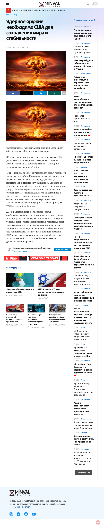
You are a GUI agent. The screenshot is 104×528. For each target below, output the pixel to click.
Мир (15, 15)
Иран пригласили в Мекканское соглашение (83, 146)
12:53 (77, 361)
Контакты (26, 507)
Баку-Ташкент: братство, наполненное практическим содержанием (81, 176)
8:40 (76, 27)
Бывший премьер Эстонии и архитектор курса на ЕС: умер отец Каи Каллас (82, 458)
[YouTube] (34, 514)
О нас (17, 507)
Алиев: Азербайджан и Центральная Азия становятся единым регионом (83, 102)
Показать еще (84, 472)
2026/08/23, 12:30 (36, 327)
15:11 (76, 233)
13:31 (77, 328)
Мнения (84, 305)
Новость (85, 449)
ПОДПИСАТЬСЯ (62, 250)
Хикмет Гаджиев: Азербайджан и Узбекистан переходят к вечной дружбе (84, 262)
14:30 (77, 272)
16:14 (77, 153)
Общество (86, 27)
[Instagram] (11, 514)
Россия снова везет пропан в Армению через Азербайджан (83, 425)
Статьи (84, 167)
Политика (85, 43)
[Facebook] (26, 514)
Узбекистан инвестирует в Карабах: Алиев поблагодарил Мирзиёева (81, 83)
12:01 (77, 399)
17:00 (77, 112)
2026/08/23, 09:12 (57, 325)
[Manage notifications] (98, 522)
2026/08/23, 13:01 (15, 325)
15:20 (77, 214)
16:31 (77, 140)
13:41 (76, 305)
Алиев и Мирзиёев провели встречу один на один (83, 132)
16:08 (77, 167)
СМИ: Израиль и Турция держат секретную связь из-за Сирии (51, 292)
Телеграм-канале (20, 251)
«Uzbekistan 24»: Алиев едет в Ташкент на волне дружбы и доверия (83, 368)
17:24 (77, 74)
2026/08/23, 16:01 (15, 296)
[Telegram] (18, 514)
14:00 (77, 289)
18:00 (77, 43)
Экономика (86, 74)
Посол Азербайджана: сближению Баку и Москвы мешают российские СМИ (83, 243)
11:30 (77, 419)
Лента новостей (84, 20)
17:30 (77, 57)
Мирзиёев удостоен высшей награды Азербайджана (40, 10)
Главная (9, 15)
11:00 (77, 432)
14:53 (77, 253)
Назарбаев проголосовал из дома (82, 119)
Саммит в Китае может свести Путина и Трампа (82, 49)
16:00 (77, 200)
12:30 (77, 380)
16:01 (77, 187)
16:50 (77, 126)
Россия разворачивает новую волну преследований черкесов (81, 409)
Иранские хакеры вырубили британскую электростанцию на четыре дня (35, 319)
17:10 (77, 93)
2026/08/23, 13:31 (47, 298)
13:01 (77, 344)
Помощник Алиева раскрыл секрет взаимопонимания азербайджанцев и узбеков (83, 223)
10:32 (77, 449)
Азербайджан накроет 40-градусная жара (81, 207)
